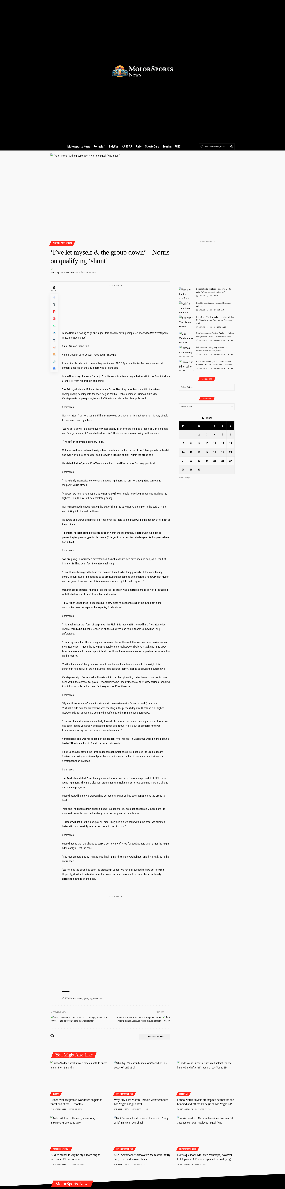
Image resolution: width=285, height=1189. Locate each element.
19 (222, 452)
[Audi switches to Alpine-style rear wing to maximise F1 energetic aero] (79, 1133)
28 (183, 469)
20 (230, 452)
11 (214, 443)
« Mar (181, 477)
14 (183, 452)
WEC (216, 296)
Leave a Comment (156, 1036)
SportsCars (220, 327)
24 (206, 460)
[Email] (54, 354)
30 (199, 469)
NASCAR (56, 1094)
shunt (95, 998)
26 (222, 460)
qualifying (88, 998)
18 (214, 452)
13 (230, 443)
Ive (74, 998)
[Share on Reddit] (54, 347)
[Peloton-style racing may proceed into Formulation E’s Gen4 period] (186, 351)
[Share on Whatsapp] (54, 325)
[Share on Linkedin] (54, 332)
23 (199, 460)
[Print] (54, 368)
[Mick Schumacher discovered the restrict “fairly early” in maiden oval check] (142, 1133)
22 (191, 460)
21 (183, 460)
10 (206, 443)
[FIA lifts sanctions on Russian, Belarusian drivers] (186, 307)
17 (206, 452)
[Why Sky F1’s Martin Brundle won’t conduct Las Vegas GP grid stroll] (142, 1078)
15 (191, 452)
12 (222, 443)
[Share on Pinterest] (54, 318)
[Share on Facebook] (54, 297)
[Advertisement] (116, 306)
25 (214, 460)
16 (199, 452)
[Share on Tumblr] (54, 340)
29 (191, 469)
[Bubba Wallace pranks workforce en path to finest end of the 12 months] (79, 1078)
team (101, 998)
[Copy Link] (54, 361)
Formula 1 (219, 310)
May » (187, 477)
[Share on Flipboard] (54, 311)
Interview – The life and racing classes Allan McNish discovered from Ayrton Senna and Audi (215, 320)
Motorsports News (62, 243)
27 (230, 460)
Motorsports (71, 272)
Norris (79, 998)
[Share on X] (54, 304)
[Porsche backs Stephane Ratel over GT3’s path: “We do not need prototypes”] (186, 292)
